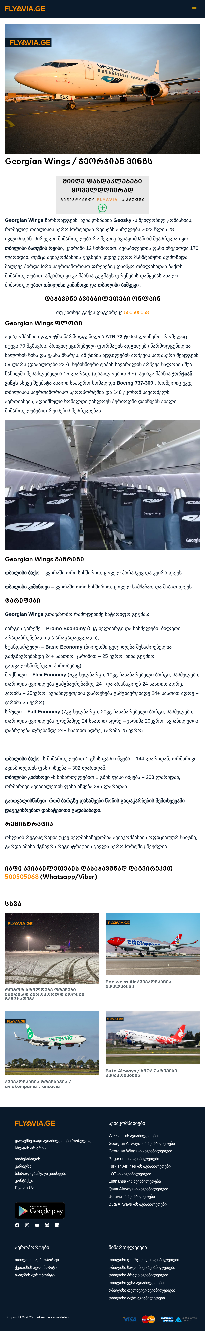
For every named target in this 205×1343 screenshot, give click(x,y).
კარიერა (23, 1166)
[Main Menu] (194, 8)
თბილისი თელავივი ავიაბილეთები (142, 1290)
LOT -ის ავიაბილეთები (130, 1174)
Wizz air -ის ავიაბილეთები (133, 1135)
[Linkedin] (57, 1225)
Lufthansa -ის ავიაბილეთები (135, 1181)
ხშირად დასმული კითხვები (40, 1173)
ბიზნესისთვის (27, 1159)
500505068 (136, 312)
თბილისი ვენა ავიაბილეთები (136, 1282)
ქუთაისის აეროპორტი (36, 1267)
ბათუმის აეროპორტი (35, 1275)
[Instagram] (27, 1225)
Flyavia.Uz (24, 1188)
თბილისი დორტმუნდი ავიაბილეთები (144, 1260)
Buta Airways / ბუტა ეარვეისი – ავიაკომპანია (143, 1073)
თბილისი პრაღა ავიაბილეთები (138, 1275)
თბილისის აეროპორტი (37, 1260)
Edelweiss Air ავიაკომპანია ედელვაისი (139, 984)
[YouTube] (37, 1225)
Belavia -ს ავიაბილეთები (132, 1196)
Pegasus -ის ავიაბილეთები (134, 1158)
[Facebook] (17, 1225)
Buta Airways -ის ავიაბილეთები (138, 1204)
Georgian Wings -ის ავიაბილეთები (140, 1151)
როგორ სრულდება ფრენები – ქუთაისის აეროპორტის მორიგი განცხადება (44, 994)
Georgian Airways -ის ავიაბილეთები (142, 1143)
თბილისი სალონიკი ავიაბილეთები (142, 1267)
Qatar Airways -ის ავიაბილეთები (138, 1189)
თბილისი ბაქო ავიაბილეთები (137, 1298)
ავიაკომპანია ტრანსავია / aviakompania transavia (38, 1084)
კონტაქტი (24, 1180)
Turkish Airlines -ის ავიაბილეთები (140, 1166)
